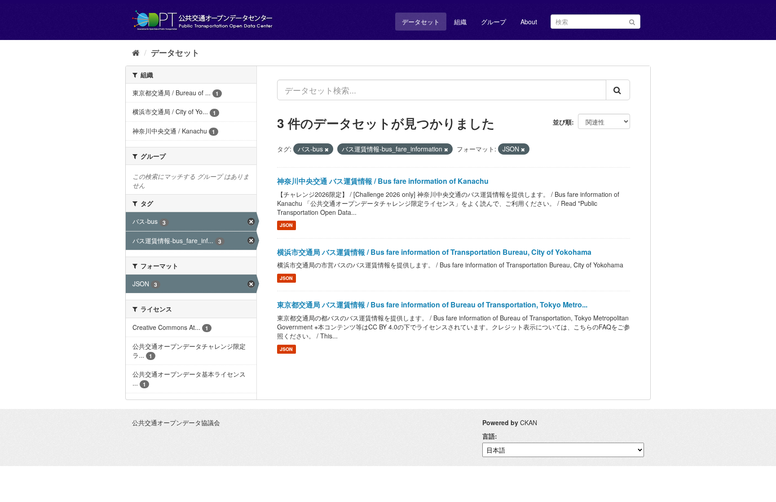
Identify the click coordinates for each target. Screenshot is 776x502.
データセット (421, 21)
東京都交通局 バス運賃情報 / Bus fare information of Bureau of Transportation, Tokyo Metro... (432, 304)
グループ (493, 21)
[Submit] (632, 21)
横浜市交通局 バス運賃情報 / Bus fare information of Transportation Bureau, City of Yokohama (434, 252)
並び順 (562, 121)
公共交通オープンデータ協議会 (176, 422)
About (528, 21)
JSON (286, 225)
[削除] (327, 149)
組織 (460, 21)
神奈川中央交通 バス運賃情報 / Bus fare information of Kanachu (383, 181)
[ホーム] (136, 52)
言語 (488, 435)
